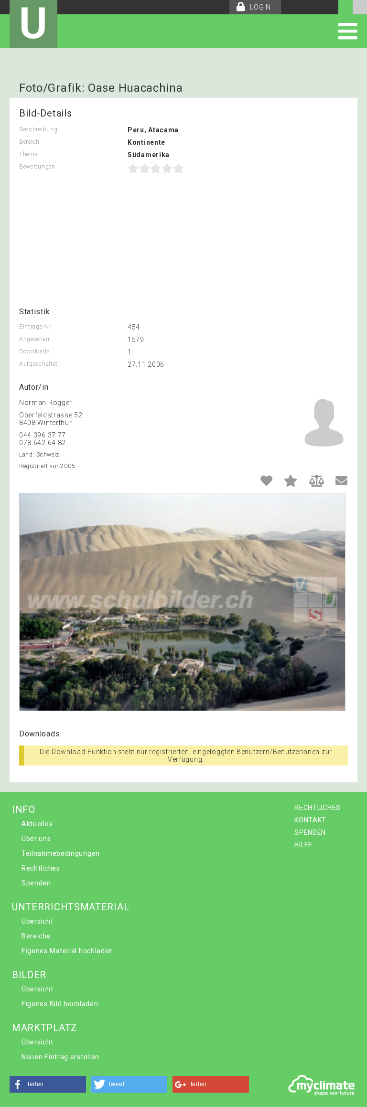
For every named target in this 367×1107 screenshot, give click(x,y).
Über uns (36, 838)
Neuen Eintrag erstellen (60, 1057)
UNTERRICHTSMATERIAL (70, 907)
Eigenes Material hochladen (67, 951)
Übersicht (37, 921)
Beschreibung (38, 129)
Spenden (36, 883)
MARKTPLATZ (44, 1027)
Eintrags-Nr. (36, 326)
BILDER (29, 974)
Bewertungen (37, 166)
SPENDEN (310, 832)
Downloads (34, 351)
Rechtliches (41, 868)
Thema (28, 154)
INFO (23, 809)
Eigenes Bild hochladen (60, 1004)
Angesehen (34, 339)
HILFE (303, 845)
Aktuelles (37, 824)
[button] (48, 1084)
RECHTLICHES (317, 807)
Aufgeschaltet (38, 364)
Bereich (29, 141)
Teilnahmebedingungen (61, 853)
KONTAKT (310, 820)
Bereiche (36, 936)
